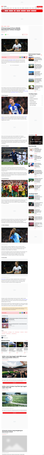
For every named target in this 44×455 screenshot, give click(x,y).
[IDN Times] (3, 6)
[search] (35, 6)
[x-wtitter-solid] (24, 57)
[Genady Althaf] (2, 337)
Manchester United (11, 59)
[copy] (26, 57)
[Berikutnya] (27, 386)
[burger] (42, 8)
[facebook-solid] (22, 57)
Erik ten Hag (26, 91)
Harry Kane (3, 279)
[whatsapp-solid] (20, 57)
